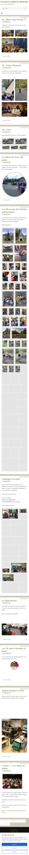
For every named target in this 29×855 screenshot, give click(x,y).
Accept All (14, 844)
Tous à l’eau (5, 500)
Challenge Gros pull (11, 479)
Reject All (14, 851)
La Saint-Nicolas (9, 600)
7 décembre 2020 (6, 162)
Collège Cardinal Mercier (14, 2)
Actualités (14, 831)
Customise (14, 848)
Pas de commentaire (24, 17)
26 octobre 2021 (6, 131)
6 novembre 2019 (6, 692)
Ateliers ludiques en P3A (13, 690)
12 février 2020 (6, 481)
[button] (8, 33)
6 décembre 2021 (6, 21)
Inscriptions (14, 829)
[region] (14, 844)
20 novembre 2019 (7, 653)
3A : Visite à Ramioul (11, 65)
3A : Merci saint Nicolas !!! (14, 19)
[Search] (25, 8)
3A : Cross (6, 129)
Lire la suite (6, 56)
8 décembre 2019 (6, 602)
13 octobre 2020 (6, 214)
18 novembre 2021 (7, 67)
